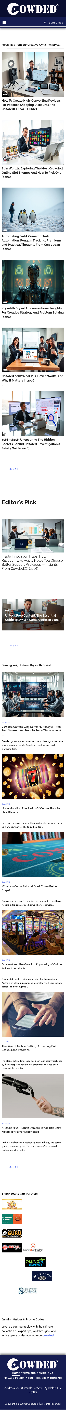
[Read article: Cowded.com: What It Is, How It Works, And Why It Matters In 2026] (33, 350)
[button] (4, 22)
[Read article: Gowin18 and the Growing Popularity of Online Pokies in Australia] (33, 932)
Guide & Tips (5, 94)
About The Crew (37, 1378)
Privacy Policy (14, 1378)
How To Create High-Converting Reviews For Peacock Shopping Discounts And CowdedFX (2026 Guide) (31, 105)
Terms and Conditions (37, 1373)
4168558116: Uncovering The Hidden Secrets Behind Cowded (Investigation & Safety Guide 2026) (31, 444)
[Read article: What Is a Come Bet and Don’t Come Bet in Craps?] (33, 854)
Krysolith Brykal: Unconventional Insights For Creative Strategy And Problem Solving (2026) (33, 312)
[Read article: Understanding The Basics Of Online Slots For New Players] (33, 776)
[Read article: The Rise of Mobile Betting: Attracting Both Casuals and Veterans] (33, 1014)
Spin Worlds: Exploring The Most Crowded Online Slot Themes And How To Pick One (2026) (32, 173)
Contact (56, 1378)
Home (16, 1373)
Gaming (6, 722)
